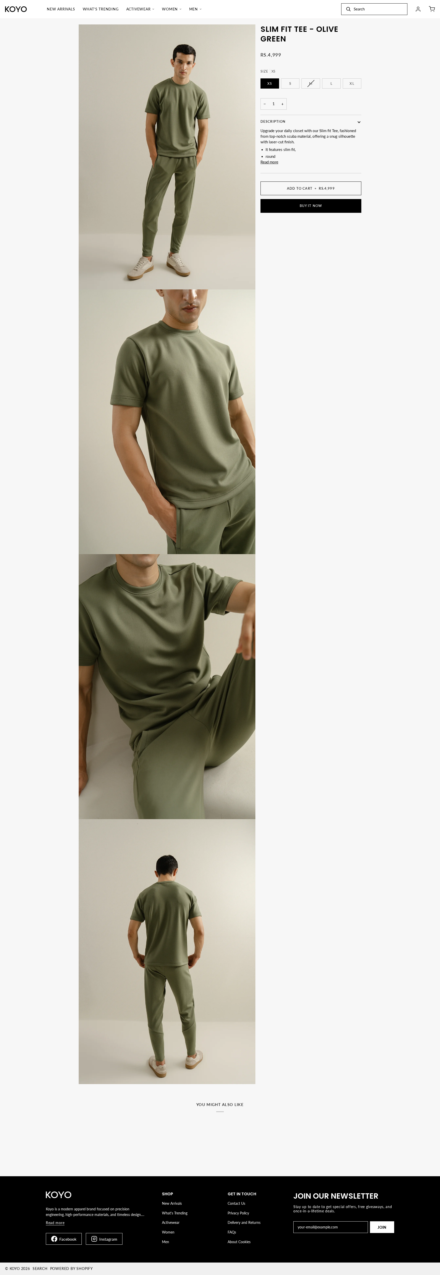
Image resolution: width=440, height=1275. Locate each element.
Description (273, 121)
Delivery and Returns (244, 1222)
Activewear (171, 1222)
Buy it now (311, 206)
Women (168, 1232)
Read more (269, 162)
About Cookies (239, 1242)
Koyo (15, 1268)
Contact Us (236, 1203)
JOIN (382, 1227)
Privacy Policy (238, 1213)
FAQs (232, 1232)
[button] (140, 9)
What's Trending (174, 1213)
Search (40, 1268)
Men (165, 1242)
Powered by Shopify (71, 1268)
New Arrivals (172, 1203)
